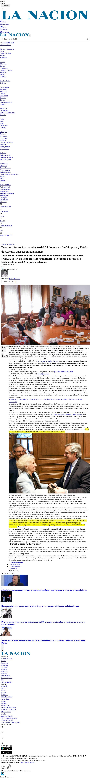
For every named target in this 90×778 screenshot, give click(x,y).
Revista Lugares (5, 189)
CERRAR (2, 1)
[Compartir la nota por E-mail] (7, 356)
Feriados (3, 140)
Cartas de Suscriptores (7, 113)
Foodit (4, 27)
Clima (2, 51)
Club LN (4, 30)
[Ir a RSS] (2, 744)
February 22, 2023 (43, 374)
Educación (3, 91)
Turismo (2, 134)
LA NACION (5, 244)
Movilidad (3, 72)
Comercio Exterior (6, 70)
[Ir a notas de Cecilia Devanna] (45, 274)
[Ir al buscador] (3, 8)
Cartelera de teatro (6, 157)
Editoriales (3, 108)
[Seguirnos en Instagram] (2, 738)
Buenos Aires (4, 87)
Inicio (4, 22)
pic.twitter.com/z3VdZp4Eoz (63, 372)
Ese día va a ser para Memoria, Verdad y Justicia (67, 415)
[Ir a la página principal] (45, 19)
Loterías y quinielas (6, 142)
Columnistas (4, 111)
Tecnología (3, 136)
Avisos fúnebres (5, 168)
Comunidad (4, 96)
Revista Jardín (4, 195)
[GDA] (6, 769)
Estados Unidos (5, 81)
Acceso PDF (4, 164)
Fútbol (2, 119)
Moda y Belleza (5, 147)
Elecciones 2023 (16, 566)
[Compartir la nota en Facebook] (2, 356)
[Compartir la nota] (2, 351)
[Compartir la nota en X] (5, 356)
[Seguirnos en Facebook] (2, 727)
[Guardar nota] (2, 348)
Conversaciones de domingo (9, 174)
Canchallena (4, 125)
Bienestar (3, 98)
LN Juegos (3, 132)
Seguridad (3, 89)
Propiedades (4, 68)
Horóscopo (3, 138)
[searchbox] (44, 39)
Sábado (2, 176)
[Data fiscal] (2, 775)
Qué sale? (3, 153)
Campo (2, 66)
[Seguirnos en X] (2, 733)
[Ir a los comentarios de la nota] (5, 348)
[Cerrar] (30, 35)
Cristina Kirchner (14, 564)
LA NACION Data (5, 53)
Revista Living (4, 191)
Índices (2, 75)
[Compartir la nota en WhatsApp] (5, 351)
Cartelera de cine (5, 155)
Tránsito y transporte (7, 49)
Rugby (2, 121)
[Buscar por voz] (87, 39)
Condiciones (24, 762)
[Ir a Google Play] (6, 750)
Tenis (1, 123)
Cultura (2, 94)
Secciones (5, 24)
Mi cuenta (5, 32)
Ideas (2, 178)
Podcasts (3, 145)
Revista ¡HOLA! (5, 187)
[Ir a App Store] (6, 754)
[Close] (2, 645)
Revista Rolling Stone (7, 193)
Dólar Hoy (3, 64)
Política (12, 244)
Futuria (2, 62)
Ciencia (2, 100)
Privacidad (31, 762)
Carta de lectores (5, 172)
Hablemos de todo (6, 102)
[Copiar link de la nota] (2, 354)
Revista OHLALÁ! (5, 185)
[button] (45, 134)
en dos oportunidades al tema (47, 361)
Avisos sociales (5, 170)
